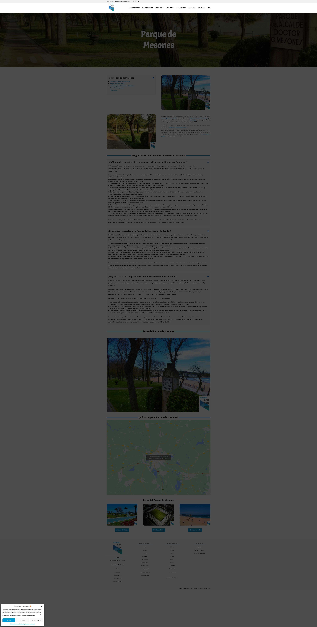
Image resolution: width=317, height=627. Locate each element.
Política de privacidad (24, 624)
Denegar (22, 620)
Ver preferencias (36, 620)
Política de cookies (14, 624)
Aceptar (9, 620)
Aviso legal (32, 624)
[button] (42, 606)
